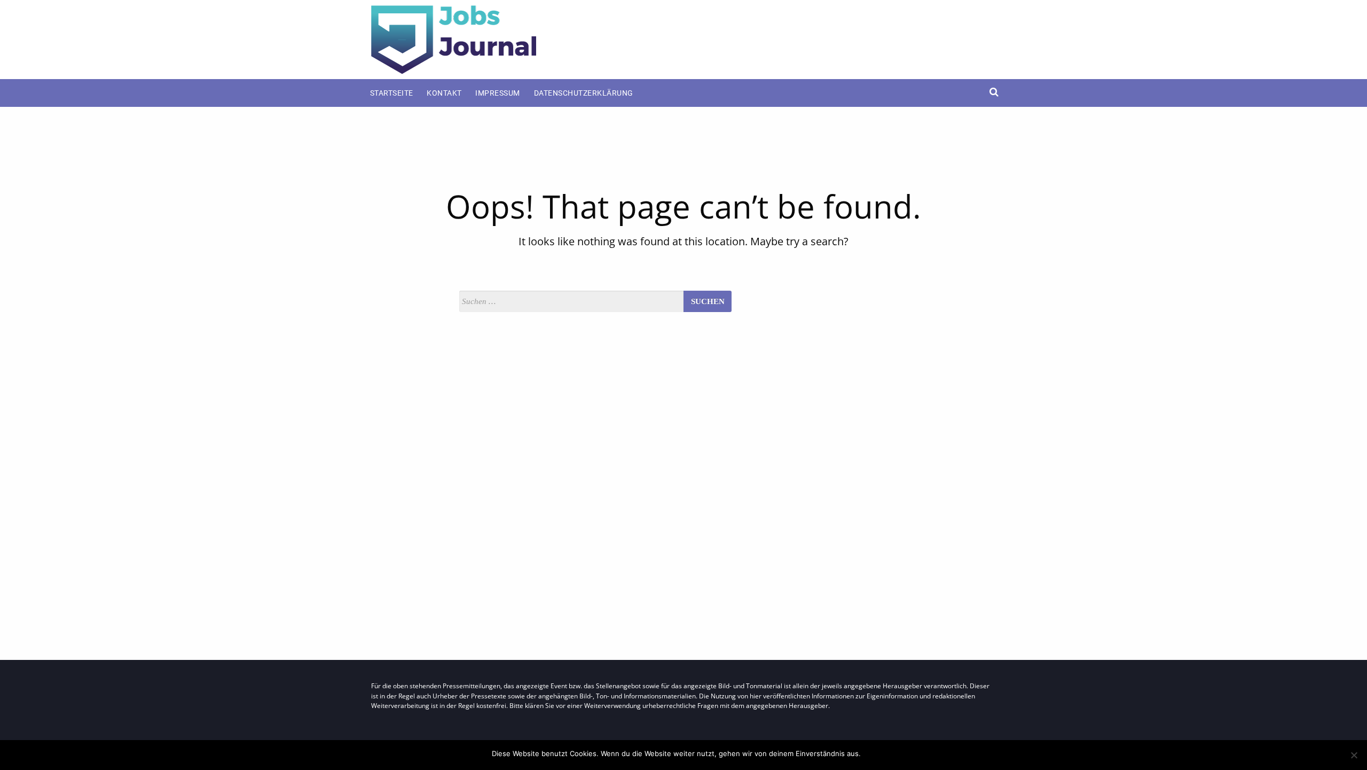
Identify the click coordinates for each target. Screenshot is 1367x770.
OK (871, 753)
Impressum (497, 93)
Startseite (391, 93)
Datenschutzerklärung (583, 93)
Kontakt (444, 93)
